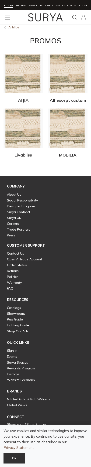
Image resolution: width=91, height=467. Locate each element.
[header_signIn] (83, 17)
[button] (16, 186)
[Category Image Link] (23, 74)
